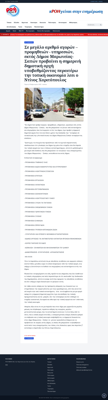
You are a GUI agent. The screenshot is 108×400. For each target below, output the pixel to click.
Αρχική (8, 31)
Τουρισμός (28, 27)
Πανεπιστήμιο (39, 27)
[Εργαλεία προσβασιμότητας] (104, 396)
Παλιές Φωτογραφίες (43, 31)
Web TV (21, 31)
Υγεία (20, 27)
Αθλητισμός (73, 22)
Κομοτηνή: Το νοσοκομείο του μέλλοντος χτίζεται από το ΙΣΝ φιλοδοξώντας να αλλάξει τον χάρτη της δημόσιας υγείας (40, 34)
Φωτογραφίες (30, 31)
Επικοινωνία (56, 31)
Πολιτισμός (52, 22)
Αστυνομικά (63, 22)
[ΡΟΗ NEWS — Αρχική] (12, 11)
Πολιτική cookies (81, 367)
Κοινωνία (43, 22)
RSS (6, 365)
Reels (14, 31)
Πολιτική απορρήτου (82, 364)
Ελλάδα (16, 22)
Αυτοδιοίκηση (11, 27)
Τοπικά (9, 22)
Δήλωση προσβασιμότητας (84, 370)
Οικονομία (33, 22)
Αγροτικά (25, 22)
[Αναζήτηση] (101, 25)
